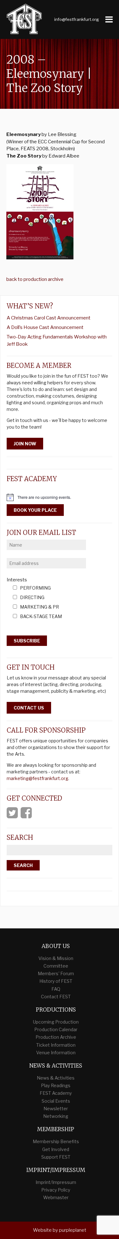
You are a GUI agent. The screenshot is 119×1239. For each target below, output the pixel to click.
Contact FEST (56, 996)
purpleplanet (72, 1230)
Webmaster (56, 1197)
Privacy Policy (55, 1190)
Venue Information (56, 1052)
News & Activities (56, 1078)
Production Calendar (55, 1029)
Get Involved (55, 1149)
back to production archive (34, 279)
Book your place (35, 510)
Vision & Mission (55, 958)
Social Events (56, 1101)
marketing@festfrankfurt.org (37, 778)
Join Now (25, 443)
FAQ (55, 989)
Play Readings (55, 1085)
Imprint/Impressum (56, 1182)
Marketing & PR (39, 607)
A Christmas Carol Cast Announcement (48, 318)
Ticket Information (56, 1045)
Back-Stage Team (41, 616)
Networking (55, 1116)
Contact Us (29, 707)
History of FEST (55, 981)
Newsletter (55, 1108)
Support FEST (55, 1157)
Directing (32, 597)
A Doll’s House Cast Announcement (45, 327)
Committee (55, 966)
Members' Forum (56, 973)
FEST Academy (56, 1093)
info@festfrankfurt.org (76, 19)
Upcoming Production (56, 1022)
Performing (35, 588)
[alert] (59, 497)
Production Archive (56, 1037)
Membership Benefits (56, 1141)
